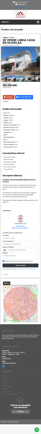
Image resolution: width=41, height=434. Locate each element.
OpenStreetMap (34, 321)
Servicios (5, 383)
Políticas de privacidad (9, 394)
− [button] (5, 290)
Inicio (2, 27)
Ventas (5, 378)
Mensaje (5, 253)
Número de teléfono (9, 247)
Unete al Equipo (7, 386)
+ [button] (5, 287)
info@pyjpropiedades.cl (9, 363)
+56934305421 (22, 4)
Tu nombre (6, 235)
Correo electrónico (8, 241)
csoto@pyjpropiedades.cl (21, 228)
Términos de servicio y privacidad (26, 269)
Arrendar (5, 381)
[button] (38, 48)
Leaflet (23, 321)
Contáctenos (7, 391)
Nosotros (5, 388)
